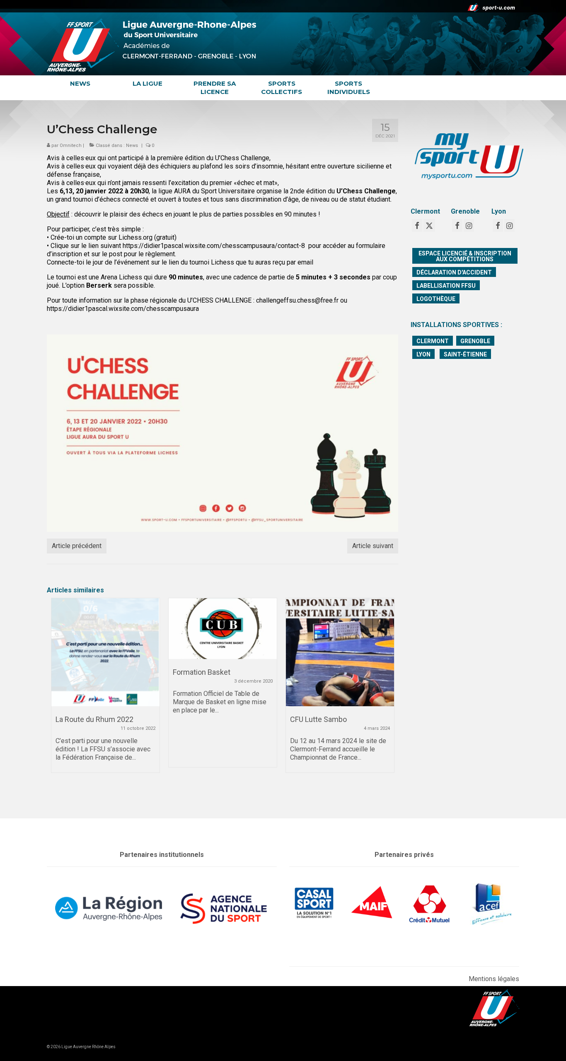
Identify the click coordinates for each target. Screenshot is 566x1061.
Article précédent (77, 546)
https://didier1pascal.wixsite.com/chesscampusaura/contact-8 (213, 246)
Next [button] (387, 697)
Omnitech (71, 145)
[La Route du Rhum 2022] (105, 652)
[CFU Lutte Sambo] (340, 652)
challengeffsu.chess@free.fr (297, 300)
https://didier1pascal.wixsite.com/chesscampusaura (123, 309)
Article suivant (372, 546)
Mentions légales (494, 979)
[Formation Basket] (223, 628)
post (115, 254)
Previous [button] (58, 697)
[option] (105, 689)
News (132, 145)
